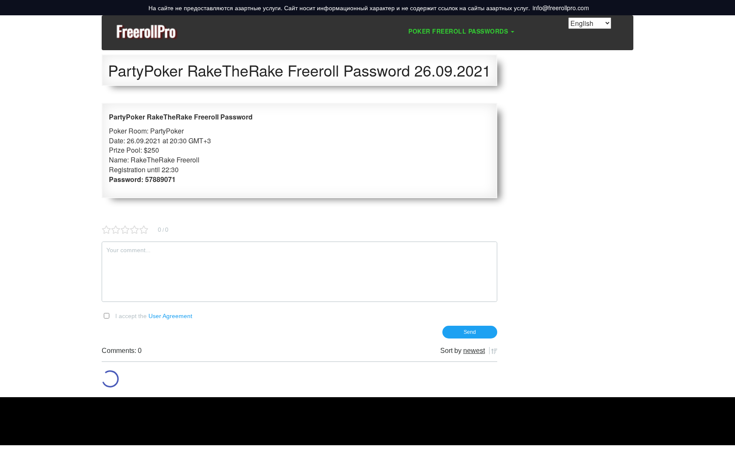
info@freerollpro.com (561, 7)
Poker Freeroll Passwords (459, 31)
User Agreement (170, 316)
